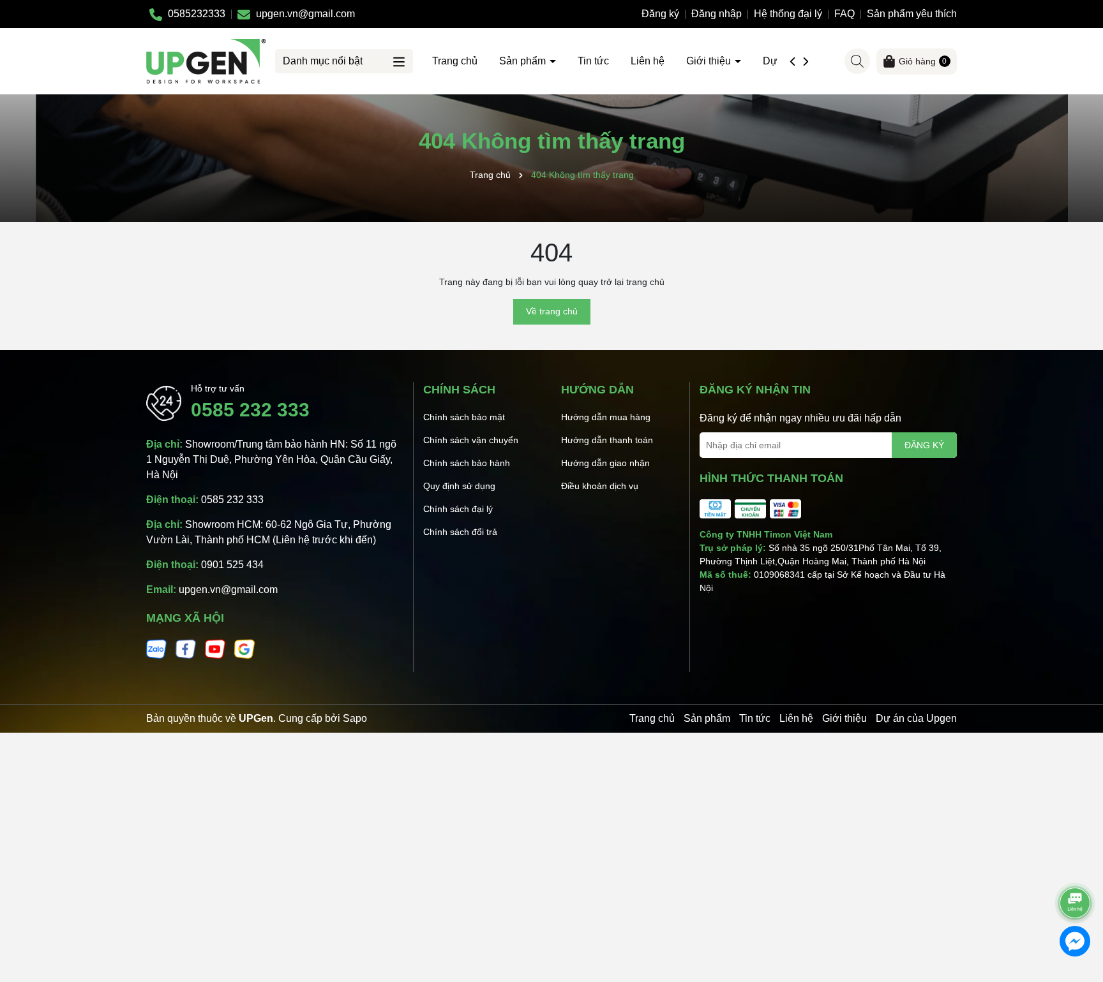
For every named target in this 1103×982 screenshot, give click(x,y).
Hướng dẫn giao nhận (605, 463)
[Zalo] (156, 648)
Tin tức (593, 60)
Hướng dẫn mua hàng (605, 417)
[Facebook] (186, 648)
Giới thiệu (709, 60)
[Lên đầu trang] (1075, 867)
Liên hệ (647, 60)
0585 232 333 (250, 409)
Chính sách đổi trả (460, 532)
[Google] (244, 648)
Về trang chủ (552, 311)
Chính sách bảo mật (464, 417)
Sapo (355, 718)
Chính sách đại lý (458, 509)
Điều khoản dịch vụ (599, 486)
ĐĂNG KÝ (924, 445)
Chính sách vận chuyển (470, 440)
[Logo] (206, 60)
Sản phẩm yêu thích (912, 13)
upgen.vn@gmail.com (228, 589)
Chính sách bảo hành (466, 463)
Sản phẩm (523, 60)
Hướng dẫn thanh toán (607, 440)
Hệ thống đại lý (788, 13)
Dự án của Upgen (916, 718)
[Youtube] (215, 648)
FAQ (844, 13)
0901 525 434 (232, 564)
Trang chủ (454, 60)
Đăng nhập (716, 13)
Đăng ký (660, 13)
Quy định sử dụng (459, 486)
